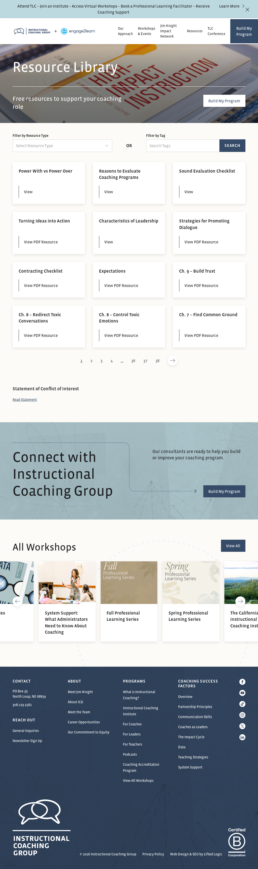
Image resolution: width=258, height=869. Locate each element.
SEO (195, 854)
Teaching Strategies (193, 757)
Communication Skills (195, 717)
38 (157, 360)
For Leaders (132, 734)
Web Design (179, 854)
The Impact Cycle (191, 737)
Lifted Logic (213, 854)
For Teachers (132, 744)
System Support (190, 767)
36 (133, 360)
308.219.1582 (22, 705)
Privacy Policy (153, 854)
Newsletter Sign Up (27, 741)
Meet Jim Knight (80, 692)
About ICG (75, 702)
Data (181, 747)
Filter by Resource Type (30, 136)
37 (145, 360)
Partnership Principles (195, 707)
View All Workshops (138, 781)
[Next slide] (240, 601)
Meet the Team (79, 712)
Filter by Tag (155, 136)
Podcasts (130, 754)
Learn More (229, 6)
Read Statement (25, 400)
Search (232, 145)
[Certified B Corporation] (236, 854)
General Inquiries (26, 731)
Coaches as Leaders (193, 727)
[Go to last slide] (18, 601)
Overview (185, 697)
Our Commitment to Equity (88, 732)
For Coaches (132, 724)
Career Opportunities (84, 722)
